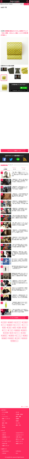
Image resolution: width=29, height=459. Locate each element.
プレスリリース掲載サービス (14, 150)
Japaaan (14, 1)
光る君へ (18, 338)
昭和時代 (12, 338)
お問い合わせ (19, 437)
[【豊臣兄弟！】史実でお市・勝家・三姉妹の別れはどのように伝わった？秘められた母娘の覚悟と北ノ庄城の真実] (6, 283)
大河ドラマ (18, 322)
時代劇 (24, 327)
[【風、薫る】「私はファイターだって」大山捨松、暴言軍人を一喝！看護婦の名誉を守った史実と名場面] (6, 225)
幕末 (15, 327)
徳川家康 (6, 333)
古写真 (3, 427)
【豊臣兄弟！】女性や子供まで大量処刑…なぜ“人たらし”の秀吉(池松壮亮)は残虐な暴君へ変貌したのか (20, 238)
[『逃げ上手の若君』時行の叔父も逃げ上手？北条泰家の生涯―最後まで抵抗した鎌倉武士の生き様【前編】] (6, 218)
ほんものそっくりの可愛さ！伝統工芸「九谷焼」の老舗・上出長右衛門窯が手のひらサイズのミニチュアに (19, 260)
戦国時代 (11, 322)
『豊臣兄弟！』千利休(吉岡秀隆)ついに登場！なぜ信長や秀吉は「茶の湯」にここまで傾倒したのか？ (20, 231)
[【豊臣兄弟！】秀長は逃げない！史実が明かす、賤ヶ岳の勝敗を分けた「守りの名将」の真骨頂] (6, 189)
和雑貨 (17, 418)
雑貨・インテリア (6, 418)
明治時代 (24, 330)
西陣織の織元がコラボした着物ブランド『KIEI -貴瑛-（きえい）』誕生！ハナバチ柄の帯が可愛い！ (14, 33)
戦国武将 (10, 325)
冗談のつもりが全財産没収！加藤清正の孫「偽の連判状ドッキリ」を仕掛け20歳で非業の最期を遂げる (19, 289)
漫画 (20, 327)
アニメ (4, 325)
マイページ (4, 439)
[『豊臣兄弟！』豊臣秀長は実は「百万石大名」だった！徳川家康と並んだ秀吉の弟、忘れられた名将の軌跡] (6, 298)
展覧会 (25, 335)
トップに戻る (25, 406)
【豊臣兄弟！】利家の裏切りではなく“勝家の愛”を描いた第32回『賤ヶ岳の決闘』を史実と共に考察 (19, 209)
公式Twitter (11, 159)
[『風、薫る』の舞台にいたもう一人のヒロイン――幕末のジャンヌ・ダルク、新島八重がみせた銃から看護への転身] (6, 175)
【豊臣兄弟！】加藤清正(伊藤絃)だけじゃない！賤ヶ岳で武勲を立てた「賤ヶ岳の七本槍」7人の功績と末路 (20, 202)
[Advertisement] (11, 19)
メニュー (1, 1)
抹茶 (12, 333)
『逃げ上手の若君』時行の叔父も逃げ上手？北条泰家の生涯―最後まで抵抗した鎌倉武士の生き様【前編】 (19, 217)
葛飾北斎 (25, 338)
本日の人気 (4, 443)
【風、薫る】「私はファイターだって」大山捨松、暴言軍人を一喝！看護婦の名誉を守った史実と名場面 (20, 224)
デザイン (18, 333)
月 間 (23, 168)
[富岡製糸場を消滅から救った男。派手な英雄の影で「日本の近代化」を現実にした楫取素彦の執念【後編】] (6, 276)
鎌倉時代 (5, 338)
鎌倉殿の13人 (15, 341)
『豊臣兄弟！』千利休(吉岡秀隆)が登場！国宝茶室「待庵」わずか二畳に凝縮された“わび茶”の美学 (20, 195)
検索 (27, 1)
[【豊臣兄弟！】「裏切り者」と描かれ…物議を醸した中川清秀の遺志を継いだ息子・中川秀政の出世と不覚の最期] (6, 254)
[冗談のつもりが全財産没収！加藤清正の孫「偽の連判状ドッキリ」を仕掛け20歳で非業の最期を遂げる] (6, 290)
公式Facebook (4, 159)
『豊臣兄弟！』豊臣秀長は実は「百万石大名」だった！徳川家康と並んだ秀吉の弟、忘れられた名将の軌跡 (19, 296)
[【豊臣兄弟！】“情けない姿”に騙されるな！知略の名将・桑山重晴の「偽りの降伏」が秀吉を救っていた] (6, 182)
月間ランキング (5, 445)
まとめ (17, 412)
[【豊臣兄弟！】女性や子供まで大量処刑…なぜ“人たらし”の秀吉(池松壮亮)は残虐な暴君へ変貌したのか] (6, 240)
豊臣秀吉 (12, 335)
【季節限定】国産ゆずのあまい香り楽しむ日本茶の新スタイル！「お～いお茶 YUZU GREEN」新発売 (19, 303)
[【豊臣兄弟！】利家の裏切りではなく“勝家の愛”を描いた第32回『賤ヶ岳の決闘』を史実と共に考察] (6, 211)
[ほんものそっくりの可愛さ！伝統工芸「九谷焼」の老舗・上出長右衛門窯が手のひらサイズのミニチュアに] (6, 261)
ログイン (21, 4)
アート (3, 414)
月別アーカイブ (19, 441)
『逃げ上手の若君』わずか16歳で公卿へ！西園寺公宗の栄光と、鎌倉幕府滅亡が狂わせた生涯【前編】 (20, 311)
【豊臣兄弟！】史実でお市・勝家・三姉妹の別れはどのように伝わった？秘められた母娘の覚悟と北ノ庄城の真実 (19, 282)
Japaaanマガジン (20, 432)
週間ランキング (19, 443)
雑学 (5, 327)
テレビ (5, 330)
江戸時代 (5, 322)
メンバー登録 (26, 4)
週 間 (14, 168)
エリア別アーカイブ (6, 441)
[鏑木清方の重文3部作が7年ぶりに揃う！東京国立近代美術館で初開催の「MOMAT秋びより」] (6, 269)
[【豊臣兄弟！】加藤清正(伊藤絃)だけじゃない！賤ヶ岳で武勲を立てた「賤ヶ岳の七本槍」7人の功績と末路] (6, 204)
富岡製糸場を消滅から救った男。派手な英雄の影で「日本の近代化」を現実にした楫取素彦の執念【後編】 (19, 274)
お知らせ (4, 435)
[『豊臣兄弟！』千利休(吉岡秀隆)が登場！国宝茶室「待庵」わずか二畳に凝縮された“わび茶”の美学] (6, 196)
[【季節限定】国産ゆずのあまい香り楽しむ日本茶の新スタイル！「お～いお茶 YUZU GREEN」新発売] (6, 305)
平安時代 (25, 322)
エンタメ (18, 423)
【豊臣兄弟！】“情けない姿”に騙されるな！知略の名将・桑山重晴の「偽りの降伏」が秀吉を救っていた (20, 180)
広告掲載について (6, 437)
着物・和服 (18, 416)
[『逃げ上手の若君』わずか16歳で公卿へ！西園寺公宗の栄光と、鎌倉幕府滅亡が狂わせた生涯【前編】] (6, 312)
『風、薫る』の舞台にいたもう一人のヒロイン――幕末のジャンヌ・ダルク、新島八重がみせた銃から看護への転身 (20, 173)
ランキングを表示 (14, 317)
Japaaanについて (20, 435)
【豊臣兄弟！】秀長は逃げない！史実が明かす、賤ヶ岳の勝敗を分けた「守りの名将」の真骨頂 (19, 188)
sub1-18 (4, 7)
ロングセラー (18, 325)
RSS (24, 159)
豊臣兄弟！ (5, 335)
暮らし (3, 425)
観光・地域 (4, 423)
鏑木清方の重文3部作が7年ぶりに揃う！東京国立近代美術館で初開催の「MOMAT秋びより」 (19, 267)
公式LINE (18, 159)
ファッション (5, 416)
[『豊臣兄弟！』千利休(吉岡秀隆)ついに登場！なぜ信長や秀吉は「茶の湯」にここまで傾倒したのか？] (6, 232)
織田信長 (18, 330)
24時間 (5, 168)
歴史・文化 (18, 425)
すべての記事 (5, 412)
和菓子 (17, 421)
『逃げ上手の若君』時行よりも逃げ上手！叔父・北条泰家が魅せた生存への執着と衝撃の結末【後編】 (19, 245)
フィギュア (19, 335)
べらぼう (11, 330)
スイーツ (25, 325)
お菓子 (9, 327)
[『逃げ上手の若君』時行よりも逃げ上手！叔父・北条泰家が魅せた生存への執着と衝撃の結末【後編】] (6, 247)
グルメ (3, 421)
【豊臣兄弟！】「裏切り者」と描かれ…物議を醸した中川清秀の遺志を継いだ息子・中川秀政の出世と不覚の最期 (19, 253)
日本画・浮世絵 (19, 414)
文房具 (24, 333)
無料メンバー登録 (20, 439)
